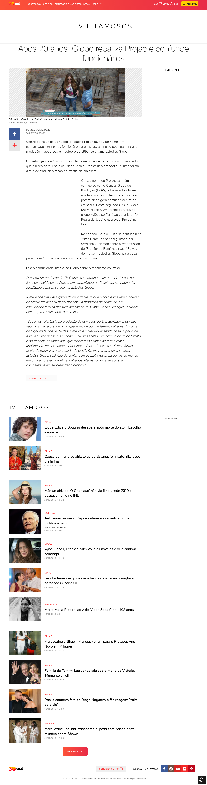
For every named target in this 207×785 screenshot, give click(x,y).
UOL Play (96, 4)
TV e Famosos (103, 26)
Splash (106, 13)
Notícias (45, 13)
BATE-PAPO (47, 4)
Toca (179, 13)
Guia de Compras (192, 13)
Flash (25, 13)
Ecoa (140, 13)
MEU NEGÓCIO (60, 4)
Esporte (96, 13)
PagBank (86, 4)
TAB (166, 13)
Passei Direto (75, 4)
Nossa (160, 13)
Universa (116, 13)
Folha (87, 13)
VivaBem (127, 13)
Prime (172, 13)
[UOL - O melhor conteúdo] (14, 4)
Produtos (15, 13)
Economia (77, 13)
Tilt (134, 13)
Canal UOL (149, 13)
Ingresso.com (34, 4)
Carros (66, 13)
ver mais (73, 751)
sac (156, 4)
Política (56, 13)
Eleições (34, 13)
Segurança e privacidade (134, 778)
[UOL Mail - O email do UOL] (164, 4)
